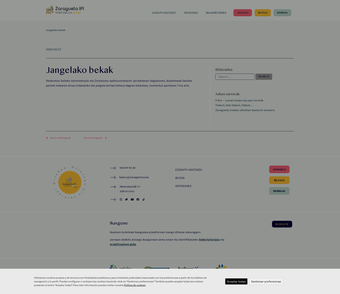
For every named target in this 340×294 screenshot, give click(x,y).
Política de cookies (134, 285)
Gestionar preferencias (266, 281)
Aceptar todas (236, 281)
